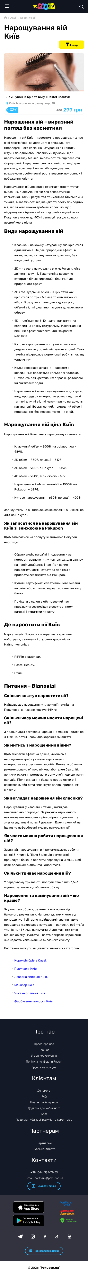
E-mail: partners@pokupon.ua (44, 1178)
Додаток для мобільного (44, 1108)
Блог (44, 1114)
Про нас (44, 1050)
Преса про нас (44, 1044)
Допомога (44, 1090)
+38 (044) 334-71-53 (44, 1172)
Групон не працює (44, 1067)
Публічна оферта (44, 1149)
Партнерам (44, 1143)
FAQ (44, 1096)
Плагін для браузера (44, 1102)
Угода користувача (44, 1055)
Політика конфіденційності (44, 1061)
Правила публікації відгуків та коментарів (44, 1119)
